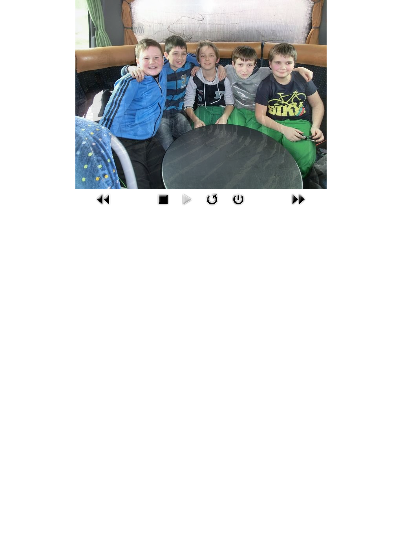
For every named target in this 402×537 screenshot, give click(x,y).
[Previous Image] (103, 207)
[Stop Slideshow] (162, 207)
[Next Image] (298, 207)
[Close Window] (238, 207)
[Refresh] (212, 207)
